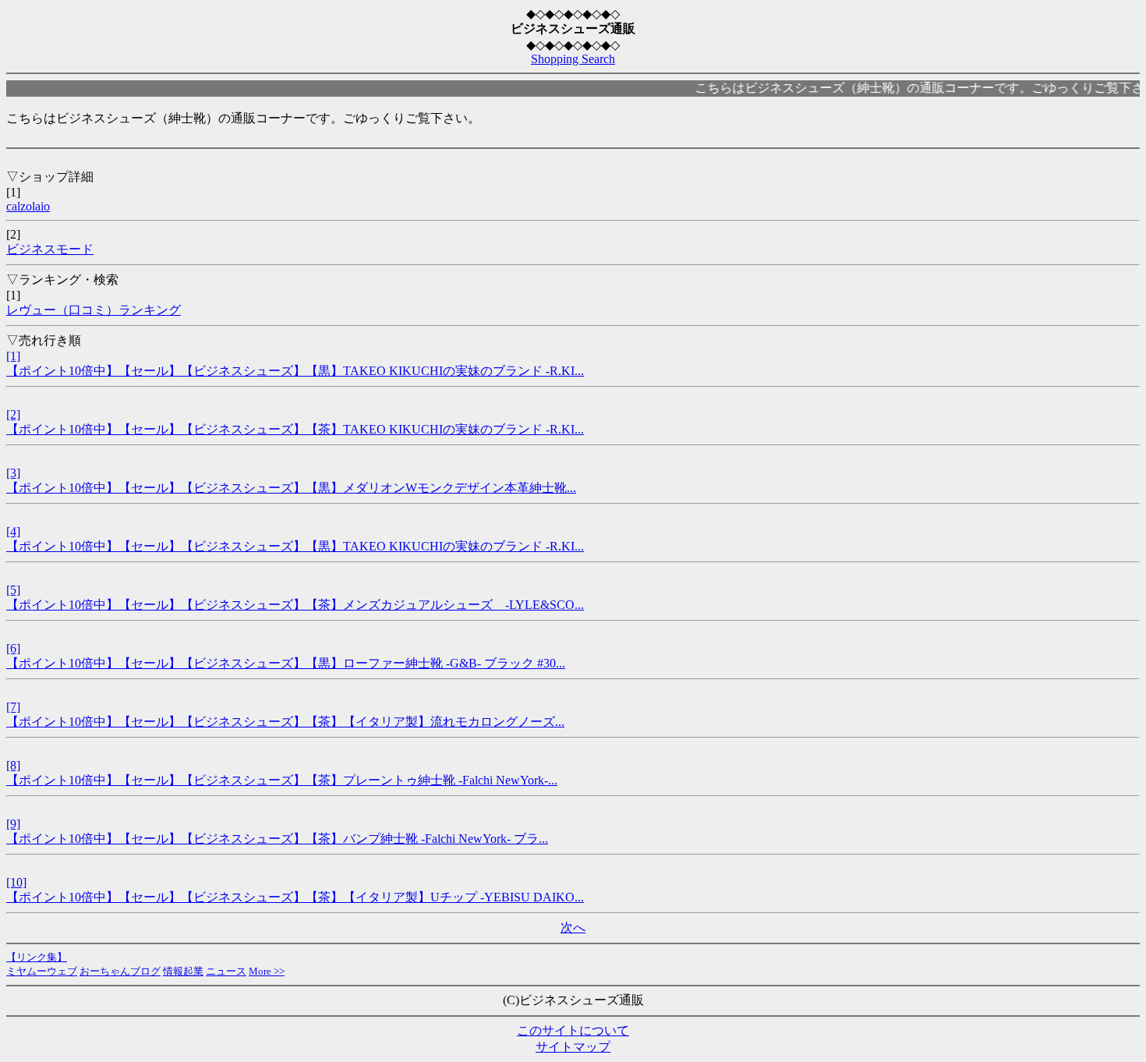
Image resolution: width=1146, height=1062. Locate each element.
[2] (13, 414)
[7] (13, 706)
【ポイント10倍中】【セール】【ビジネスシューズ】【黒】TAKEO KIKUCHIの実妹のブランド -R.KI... (295, 370)
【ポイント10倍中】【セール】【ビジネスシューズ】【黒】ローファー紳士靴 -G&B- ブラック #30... (285, 663)
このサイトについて (573, 1030)
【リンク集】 (36, 957)
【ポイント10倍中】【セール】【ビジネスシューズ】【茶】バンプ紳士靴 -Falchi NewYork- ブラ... (277, 838)
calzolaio (28, 206)
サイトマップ (573, 1046)
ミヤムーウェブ (41, 971)
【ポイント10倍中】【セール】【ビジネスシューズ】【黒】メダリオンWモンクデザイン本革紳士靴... (291, 487)
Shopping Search (573, 58)
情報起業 (183, 971)
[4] (13, 531)
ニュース (226, 971)
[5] (13, 589)
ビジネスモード (50, 249)
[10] (16, 882)
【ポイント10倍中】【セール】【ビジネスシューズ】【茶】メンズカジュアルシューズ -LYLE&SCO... (295, 604)
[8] (13, 765)
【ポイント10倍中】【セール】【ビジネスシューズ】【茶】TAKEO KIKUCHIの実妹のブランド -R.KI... (295, 429)
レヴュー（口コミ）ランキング (93, 310)
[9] (13, 823)
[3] (13, 473)
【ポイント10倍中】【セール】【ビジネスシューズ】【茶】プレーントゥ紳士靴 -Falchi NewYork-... (281, 780)
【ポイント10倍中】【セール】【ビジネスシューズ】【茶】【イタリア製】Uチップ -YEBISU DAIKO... (295, 897)
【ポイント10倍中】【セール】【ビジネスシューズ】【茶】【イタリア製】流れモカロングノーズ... (285, 721)
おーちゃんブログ (120, 971)
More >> (267, 971)
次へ (573, 927)
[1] (13, 356)
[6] (13, 648)
